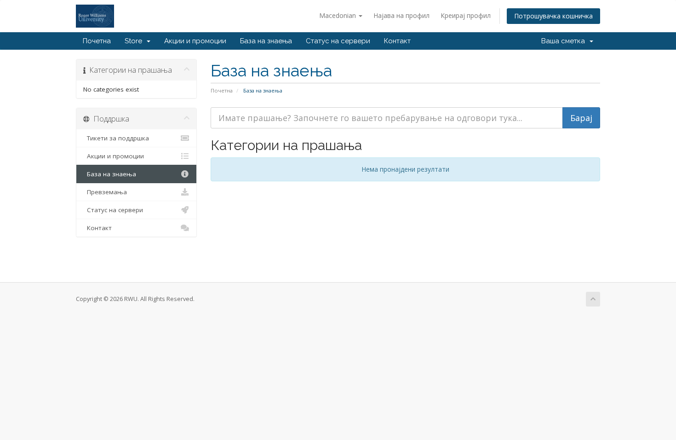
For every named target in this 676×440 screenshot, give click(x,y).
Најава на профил (401, 15)
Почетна (97, 41)
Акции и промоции (195, 41)
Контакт (397, 41)
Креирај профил (466, 15)
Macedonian (338, 15)
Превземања (105, 192)
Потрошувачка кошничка (553, 16)
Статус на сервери (338, 41)
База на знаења (266, 41)
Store (135, 41)
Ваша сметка (565, 41)
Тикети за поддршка (116, 138)
